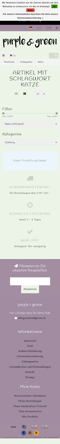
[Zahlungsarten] (14, 426)
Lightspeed (37, 437)
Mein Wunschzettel (30, 411)
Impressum (30, 341)
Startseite (9, 62)
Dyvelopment (54, 437)
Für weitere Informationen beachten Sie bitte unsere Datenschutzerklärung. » (30, 16)
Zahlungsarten (30, 361)
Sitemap (30, 377)
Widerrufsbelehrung (30, 351)
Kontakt (30, 372)
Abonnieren (30, 289)
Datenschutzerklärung (30, 356)
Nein (30, 10)
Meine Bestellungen (30, 401)
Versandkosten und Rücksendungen (30, 367)
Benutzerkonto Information (30, 396)
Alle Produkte (30, 416)
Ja (54, 6)
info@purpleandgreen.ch (31, 318)
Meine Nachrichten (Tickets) (30, 406)
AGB (30, 346)
